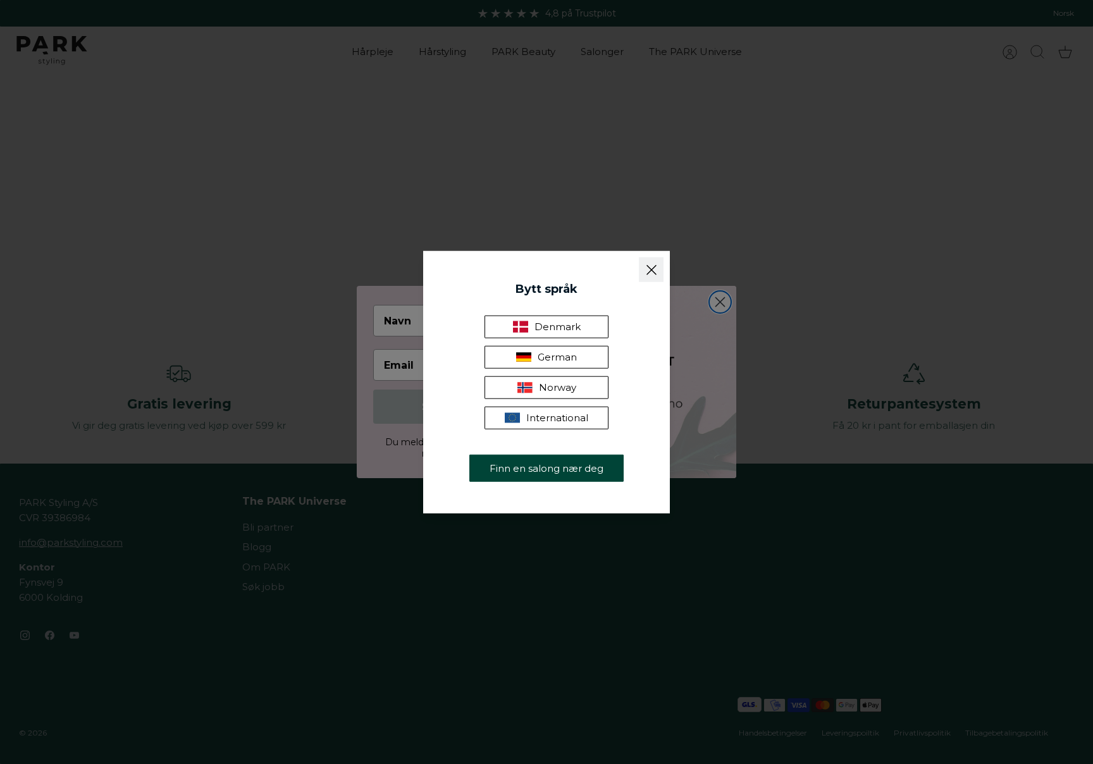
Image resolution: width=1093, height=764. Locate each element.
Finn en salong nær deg (546, 468)
